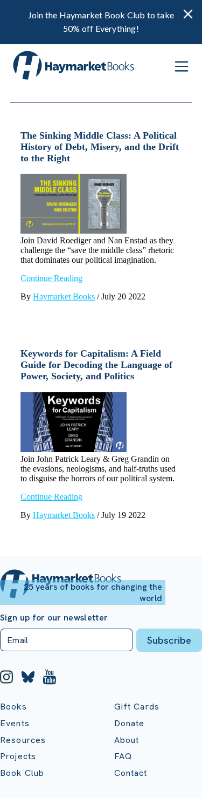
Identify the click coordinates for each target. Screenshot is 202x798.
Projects (18, 756)
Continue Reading (51, 278)
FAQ (123, 756)
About (127, 740)
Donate (129, 723)
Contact (131, 773)
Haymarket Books (64, 296)
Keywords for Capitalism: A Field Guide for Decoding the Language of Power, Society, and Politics (96, 364)
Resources (23, 740)
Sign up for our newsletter (54, 617)
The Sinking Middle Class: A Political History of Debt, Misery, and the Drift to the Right (99, 146)
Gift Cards (137, 706)
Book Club (22, 773)
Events (15, 723)
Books (13, 706)
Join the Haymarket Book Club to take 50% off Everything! (101, 21)
